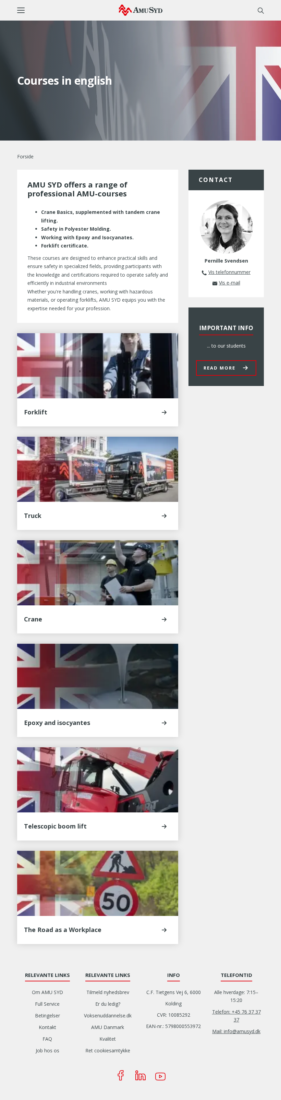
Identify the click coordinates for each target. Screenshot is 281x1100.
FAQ (47, 1039)
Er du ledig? (107, 1004)
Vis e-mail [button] (229, 282)
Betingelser (47, 1015)
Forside (25, 156)
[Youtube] (160, 1075)
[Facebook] (120, 1075)
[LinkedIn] (140, 1075)
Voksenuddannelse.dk (108, 1015)
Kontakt (47, 1027)
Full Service (47, 1004)
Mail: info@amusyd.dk (236, 1031)
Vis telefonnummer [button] (229, 272)
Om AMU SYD (47, 992)
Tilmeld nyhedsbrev (107, 992)
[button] (68, 10)
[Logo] (140, 10)
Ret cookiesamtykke (107, 1050)
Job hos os (47, 1050)
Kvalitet (107, 1039)
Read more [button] (219, 368)
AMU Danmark (107, 1027)
